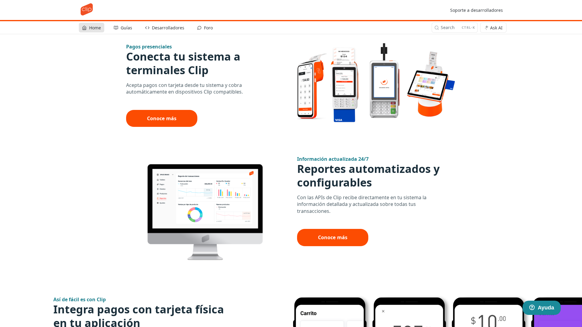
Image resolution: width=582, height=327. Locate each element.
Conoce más (161, 118)
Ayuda (546, 308)
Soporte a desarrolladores (476, 10)
